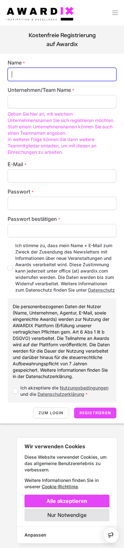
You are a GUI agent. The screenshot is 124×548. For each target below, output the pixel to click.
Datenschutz (101, 290)
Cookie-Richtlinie (60, 486)
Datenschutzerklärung (61, 394)
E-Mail (17, 164)
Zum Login (51, 412)
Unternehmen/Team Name (41, 90)
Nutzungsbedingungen (84, 387)
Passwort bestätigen (34, 219)
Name (16, 62)
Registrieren (95, 412)
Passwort (20, 191)
